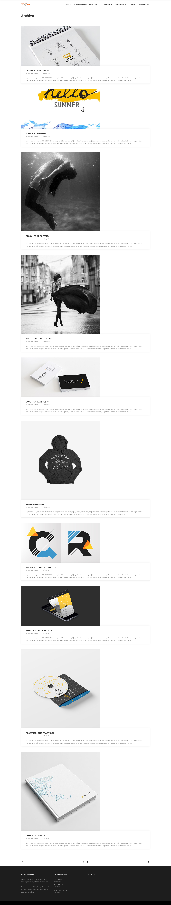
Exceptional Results (37, 401)
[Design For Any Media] (85, 46)
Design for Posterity (37, 236)
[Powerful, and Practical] (85, 688)
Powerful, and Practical (40, 733)
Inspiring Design (35, 504)
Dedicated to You (36, 835)
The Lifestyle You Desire (39, 338)
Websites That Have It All (40, 630)
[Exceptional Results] (85, 377)
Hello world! (58, 879)
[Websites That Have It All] (85, 606)
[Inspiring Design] (85, 460)
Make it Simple (59, 885)
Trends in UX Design (60, 890)
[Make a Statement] (85, 109)
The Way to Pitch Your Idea (41, 567)
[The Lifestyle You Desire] (85, 294)
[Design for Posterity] (85, 191)
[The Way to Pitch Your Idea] (85, 543)
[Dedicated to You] (85, 791)
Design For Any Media (37, 70)
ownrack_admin (33, 73)
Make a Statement (36, 133)
